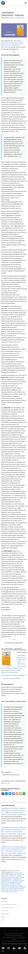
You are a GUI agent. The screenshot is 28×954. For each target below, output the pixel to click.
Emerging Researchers (7, 907)
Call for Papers (5, 913)
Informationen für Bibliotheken (14, 935)
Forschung (21, 874)
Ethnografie (13, 874)
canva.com (6, 783)
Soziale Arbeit (13, 890)
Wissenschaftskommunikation (9, 904)
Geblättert (16, 871)
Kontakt (14, 939)
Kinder (17, 877)
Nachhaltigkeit (21, 937)
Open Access (4, 910)
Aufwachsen (18, 873)
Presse (21, 933)
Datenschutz (15, 933)
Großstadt (12, 876)
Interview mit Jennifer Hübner (11, 678)
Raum (6, 890)
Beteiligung (5, 874)
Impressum (7, 933)
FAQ (2, 920)
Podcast (3, 917)
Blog (17, 775)
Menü (25, 3)
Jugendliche (10, 877)
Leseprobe (22, 887)
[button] (3, 793)
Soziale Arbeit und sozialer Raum (10, 675)
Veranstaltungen (6, 937)
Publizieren (4, 901)
